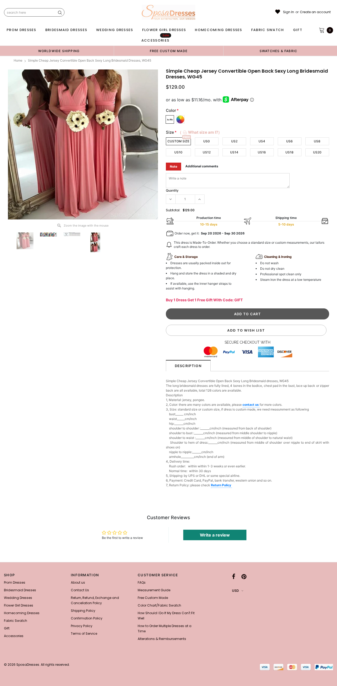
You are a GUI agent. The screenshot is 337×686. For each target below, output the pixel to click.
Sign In (288, 12)
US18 (289, 152)
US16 (262, 152)
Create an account (315, 12)
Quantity (172, 190)
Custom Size (178, 141)
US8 (317, 141)
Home (18, 60)
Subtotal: (173, 210)
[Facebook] (233, 576)
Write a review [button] (215, 535)
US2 (234, 141)
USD (235, 590)
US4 (262, 141)
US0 (206, 141)
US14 (234, 152)
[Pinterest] (243, 576)
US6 (289, 141)
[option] (59, 51)
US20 (317, 152)
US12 (207, 152)
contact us (251, 405)
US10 (178, 152)
